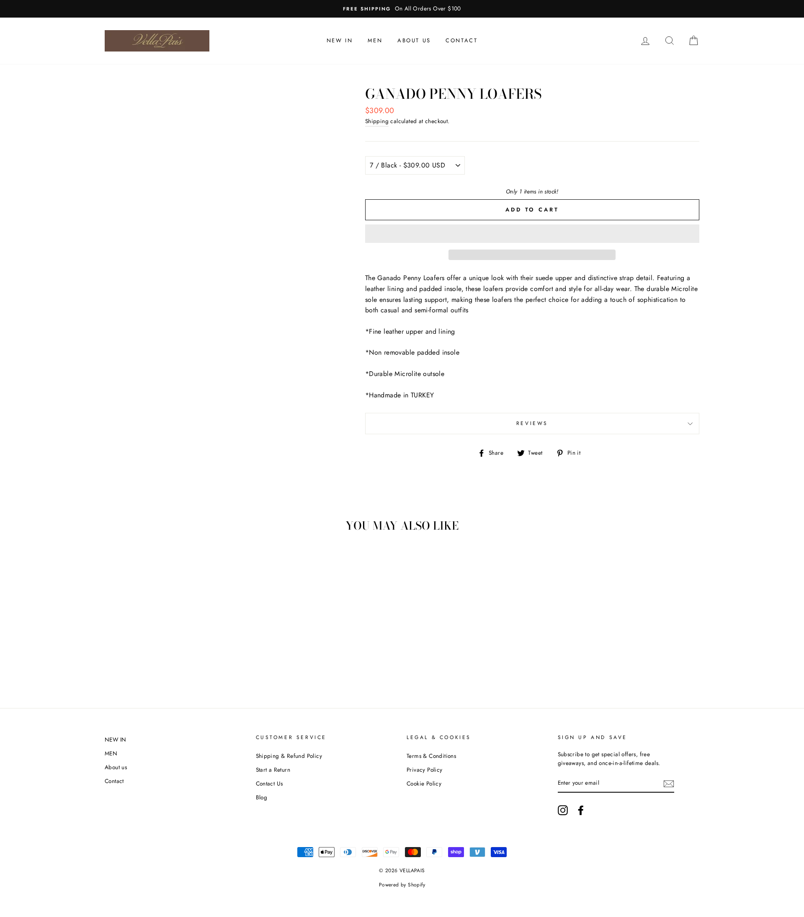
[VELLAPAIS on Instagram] (563, 810)
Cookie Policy (424, 783)
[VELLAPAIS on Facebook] (581, 810)
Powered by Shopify (402, 885)
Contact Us (269, 783)
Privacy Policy (425, 769)
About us (414, 40)
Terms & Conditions (431, 756)
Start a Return (273, 769)
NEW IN (340, 40)
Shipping (377, 121)
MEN (375, 40)
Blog (262, 797)
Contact (461, 40)
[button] (532, 233)
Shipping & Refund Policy (289, 756)
